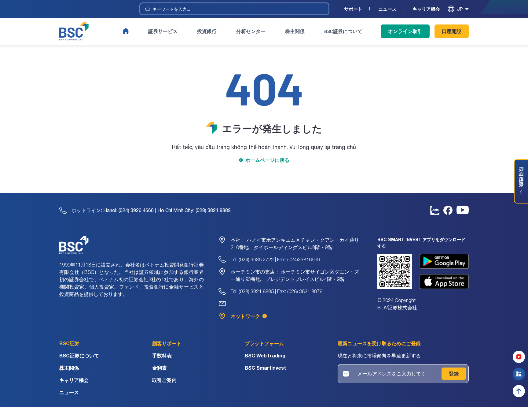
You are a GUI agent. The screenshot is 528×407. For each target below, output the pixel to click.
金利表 (159, 368)
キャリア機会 (426, 9)
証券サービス (163, 31)
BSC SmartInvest (265, 368)
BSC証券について (343, 31)
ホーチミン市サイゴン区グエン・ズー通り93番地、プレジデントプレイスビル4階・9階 (295, 275)
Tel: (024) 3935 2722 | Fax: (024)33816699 (275, 259)
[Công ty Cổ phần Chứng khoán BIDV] (74, 31)
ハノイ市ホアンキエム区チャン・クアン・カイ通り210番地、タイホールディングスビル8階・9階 (295, 243)
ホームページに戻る (267, 160)
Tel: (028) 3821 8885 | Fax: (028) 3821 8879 (276, 291)
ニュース (387, 9)
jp (460, 9)
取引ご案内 (164, 380)
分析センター (251, 31)
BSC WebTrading (265, 355)
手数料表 (162, 355)
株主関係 (295, 31)
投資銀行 (207, 31)
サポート (353, 9)
